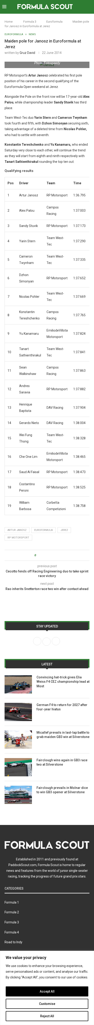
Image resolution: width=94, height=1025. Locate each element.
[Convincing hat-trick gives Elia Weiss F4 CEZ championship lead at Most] (18, 684)
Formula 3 (29, 21)
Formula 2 (12, 912)
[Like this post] (38, 555)
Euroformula (54, 21)
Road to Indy (13, 942)
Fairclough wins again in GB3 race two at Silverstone (62, 762)
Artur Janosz (17, 530)
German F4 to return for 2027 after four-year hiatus (62, 707)
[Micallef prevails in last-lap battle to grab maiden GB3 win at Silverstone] (18, 739)
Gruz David (27, 53)
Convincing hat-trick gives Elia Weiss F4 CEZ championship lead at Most (63, 681)
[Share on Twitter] (48, 555)
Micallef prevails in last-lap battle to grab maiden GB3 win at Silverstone (63, 735)
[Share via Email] (56, 555)
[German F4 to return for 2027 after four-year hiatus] (18, 712)
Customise (47, 1004)
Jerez (64, 530)
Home (9, 21)
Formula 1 (12, 902)
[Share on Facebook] (43, 555)
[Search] (89, 6)
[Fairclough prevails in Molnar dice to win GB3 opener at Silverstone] (18, 795)
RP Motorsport (18, 537)
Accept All (47, 991)
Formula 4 (12, 932)
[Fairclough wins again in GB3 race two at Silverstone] (18, 767)
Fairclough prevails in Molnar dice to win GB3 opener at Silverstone (62, 790)
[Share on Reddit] (52, 555)
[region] (47, 988)
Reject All (47, 1016)
